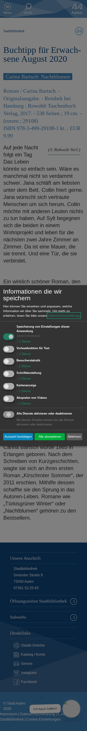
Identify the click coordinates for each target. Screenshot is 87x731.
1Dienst (24, 341)
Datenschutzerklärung (63, 315)
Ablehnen (74, 436)
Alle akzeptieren (50, 436)
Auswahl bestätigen (18, 436)
